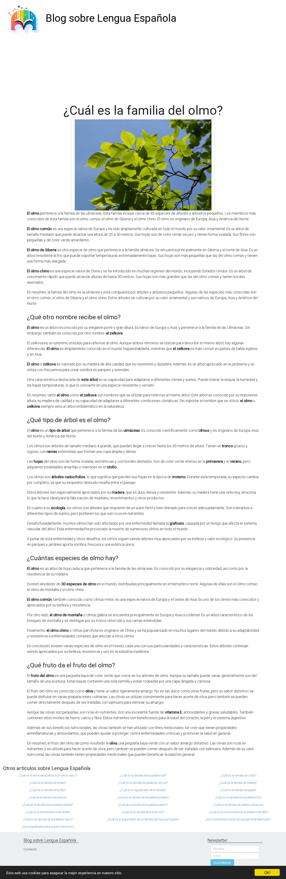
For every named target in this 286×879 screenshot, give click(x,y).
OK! (267, 872)
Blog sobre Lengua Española (111, 18)
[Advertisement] (143, 68)
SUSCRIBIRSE (222, 863)
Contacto (30, 849)
